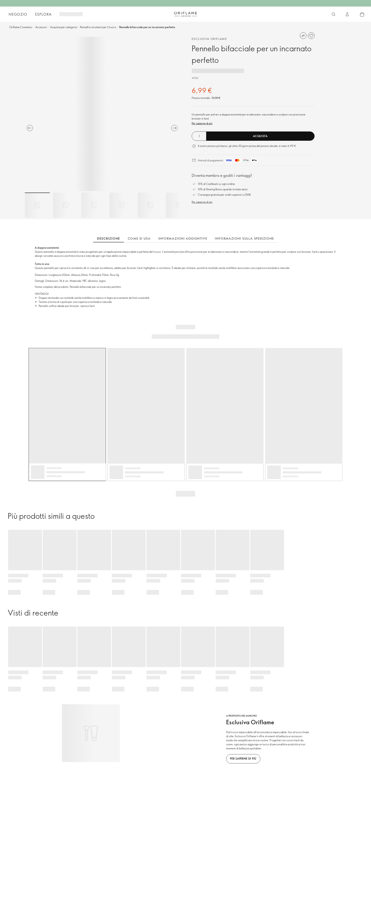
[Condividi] (303, 35)
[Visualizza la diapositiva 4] (121, 205)
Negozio (18, 14)
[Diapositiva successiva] (174, 128)
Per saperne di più (202, 123)
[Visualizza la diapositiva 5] (150, 205)
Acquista (260, 136)
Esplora (43, 14)
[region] (102, 114)
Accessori (41, 27)
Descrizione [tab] (108, 238)
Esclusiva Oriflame (209, 39)
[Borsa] (362, 14)
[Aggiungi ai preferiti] (311, 35)
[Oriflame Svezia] (185, 14)
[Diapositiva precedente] (30, 128)
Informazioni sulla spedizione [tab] (244, 238)
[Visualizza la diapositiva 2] (65, 205)
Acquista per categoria (63, 27)
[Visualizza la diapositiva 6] (178, 205)
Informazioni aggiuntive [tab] (182, 238)
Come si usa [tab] (139, 238)
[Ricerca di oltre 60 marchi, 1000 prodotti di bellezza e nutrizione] (333, 14)
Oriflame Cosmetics (20, 27)
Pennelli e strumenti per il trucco (98, 27)
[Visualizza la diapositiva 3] (93, 205)
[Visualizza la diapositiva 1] (37, 205)
